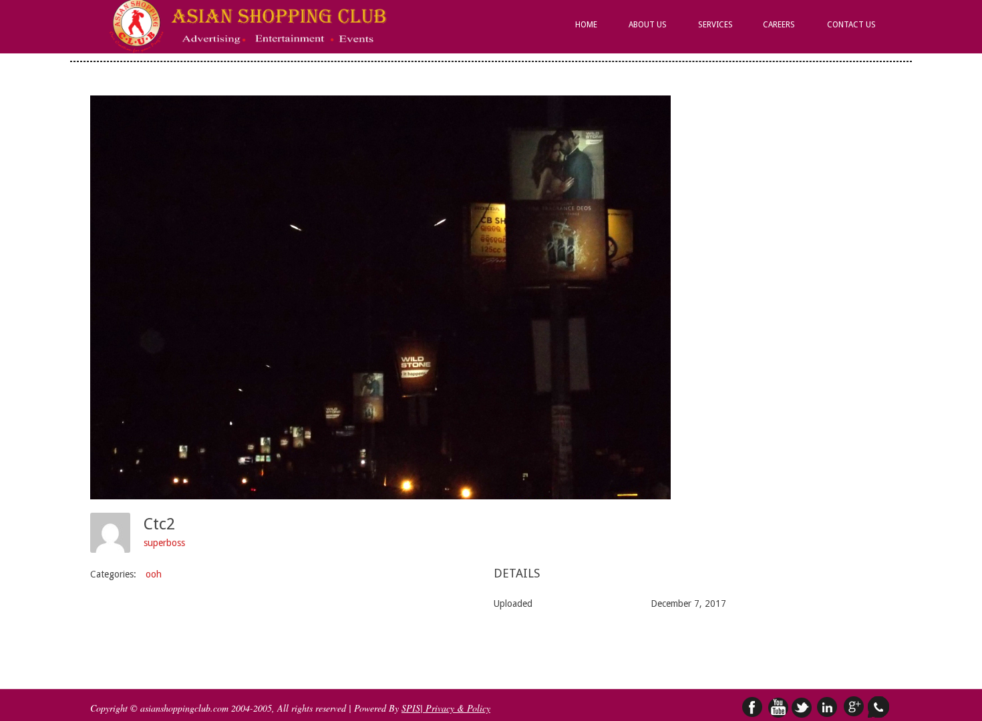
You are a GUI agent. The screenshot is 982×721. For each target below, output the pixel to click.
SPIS (410, 708)
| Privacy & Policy (455, 708)
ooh (154, 574)
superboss (164, 542)
